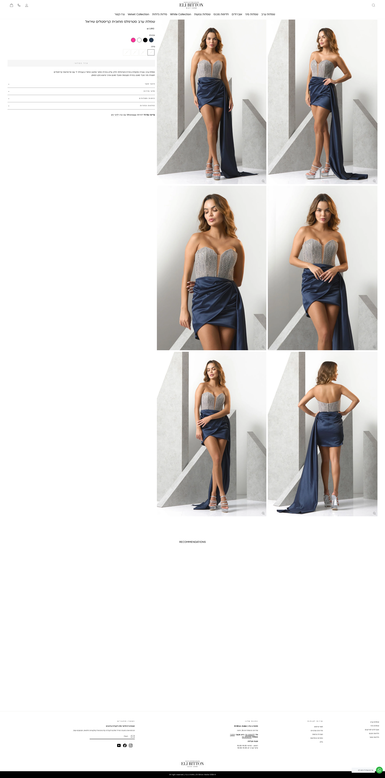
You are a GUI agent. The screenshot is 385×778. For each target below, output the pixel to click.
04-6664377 (250, 735)
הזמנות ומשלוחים (147, 98)
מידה (153, 46)
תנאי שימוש (318, 727)
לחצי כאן (115, 115)
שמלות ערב (374, 722)
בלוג (321, 742)
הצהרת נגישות (317, 734)
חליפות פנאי (374, 737)
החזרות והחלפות (316, 738)
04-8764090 (247, 737)
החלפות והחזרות (147, 105)
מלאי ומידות (149, 91)
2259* (232, 735)
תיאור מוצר (150, 84)
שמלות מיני (374, 726)
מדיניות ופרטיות (317, 731)
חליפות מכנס (374, 733)
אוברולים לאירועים (372, 730)
